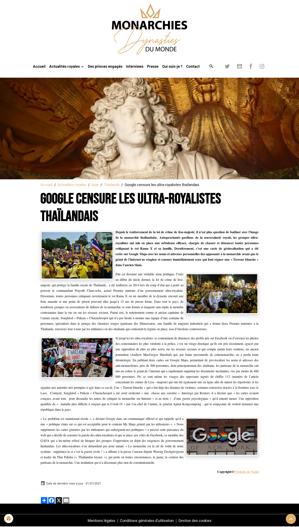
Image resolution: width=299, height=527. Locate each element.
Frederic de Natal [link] (246, 471)
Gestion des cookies (195, 520)
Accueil (39, 66)
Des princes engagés (105, 66)
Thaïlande (112, 185)
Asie (95, 185)
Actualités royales (65, 66)
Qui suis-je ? (172, 66)
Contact (193, 66)
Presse (152, 66)
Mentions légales (101, 520)
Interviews (134, 66)
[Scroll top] (291, 519)
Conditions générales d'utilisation (147, 520)
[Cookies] (8, 518)
